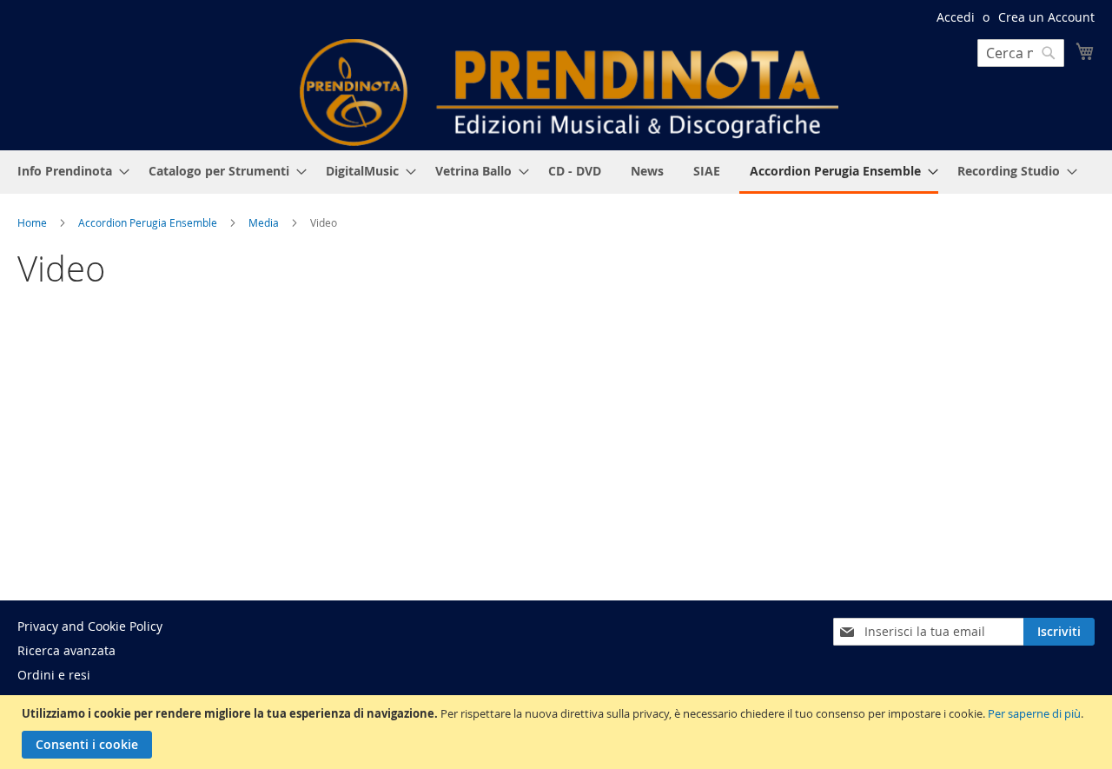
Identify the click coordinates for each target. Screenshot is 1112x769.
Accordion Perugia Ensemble (149, 222)
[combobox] (1020, 53)
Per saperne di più (1034, 713)
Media (264, 222)
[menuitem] (68, 170)
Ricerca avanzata (66, 650)
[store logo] (569, 92)
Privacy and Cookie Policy (89, 626)
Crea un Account (1046, 17)
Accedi (956, 17)
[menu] (556, 172)
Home (33, 222)
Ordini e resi (53, 674)
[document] (558, 732)
